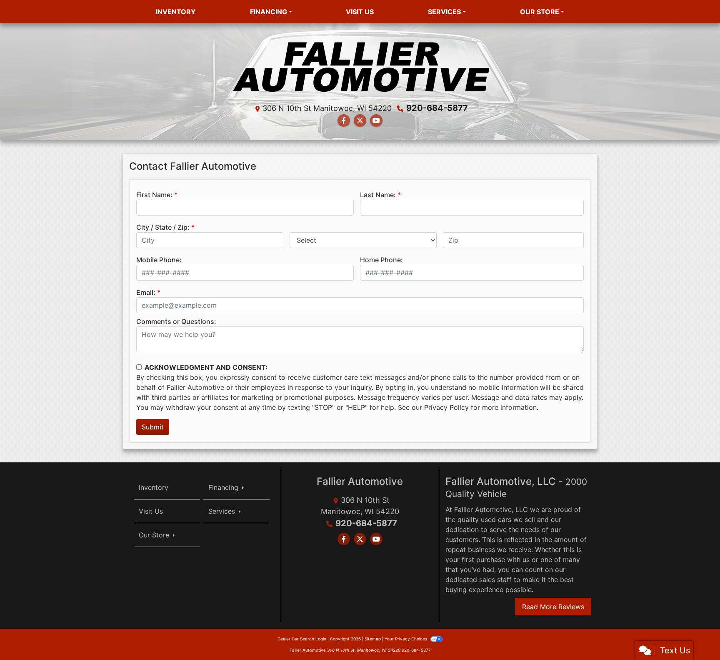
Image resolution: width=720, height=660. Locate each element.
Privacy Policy (446, 407)
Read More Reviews (553, 606)
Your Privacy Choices (406, 638)
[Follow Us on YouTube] (376, 120)
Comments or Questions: (176, 321)
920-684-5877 (437, 108)
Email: (145, 292)
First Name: (154, 195)
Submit (153, 427)
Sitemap (373, 638)
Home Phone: (381, 260)
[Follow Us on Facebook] (344, 120)
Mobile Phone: (159, 260)
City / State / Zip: (163, 227)
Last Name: (378, 195)
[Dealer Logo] (360, 65)
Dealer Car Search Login (302, 638)
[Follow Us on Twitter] (360, 120)
